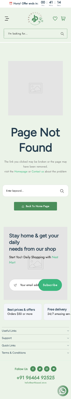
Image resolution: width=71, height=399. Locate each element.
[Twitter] (40, 369)
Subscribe (50, 285)
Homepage (21, 171)
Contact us (38, 171)
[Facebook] (33, 369)
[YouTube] (53, 369)
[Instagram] (47, 369)
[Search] (63, 33)
